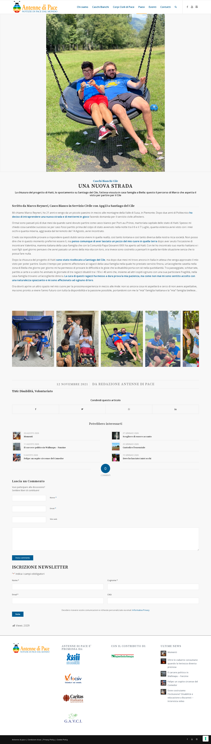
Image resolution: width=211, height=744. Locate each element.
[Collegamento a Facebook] (187, 6)
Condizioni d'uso (34, 739)
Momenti (28, 436)
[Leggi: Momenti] (163, 653)
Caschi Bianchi (102, 181)
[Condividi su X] (82, 409)
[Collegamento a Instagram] (196, 6)
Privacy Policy (49, 739)
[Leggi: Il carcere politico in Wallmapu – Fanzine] (163, 674)
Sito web (53, 519)
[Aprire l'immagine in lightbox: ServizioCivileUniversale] (177, 363)
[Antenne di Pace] (35, 7)
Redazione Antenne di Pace (126, 384)
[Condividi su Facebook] (35, 409)
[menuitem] (82, 7)
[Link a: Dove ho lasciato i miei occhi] (116, 457)
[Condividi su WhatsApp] (129, 409)
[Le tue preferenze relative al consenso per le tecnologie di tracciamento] (206, 739)
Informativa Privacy (140, 610)
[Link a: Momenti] (17, 435)
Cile (115, 181)
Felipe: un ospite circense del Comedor (44, 458)
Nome (53, 497)
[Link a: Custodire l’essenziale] (116, 446)
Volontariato (43, 391)
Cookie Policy (62, 739)
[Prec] (19, 338)
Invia (17, 614)
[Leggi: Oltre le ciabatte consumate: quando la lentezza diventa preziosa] (163, 661)
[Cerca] (176, 7)
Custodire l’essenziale (134, 447)
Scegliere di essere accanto (137, 436)
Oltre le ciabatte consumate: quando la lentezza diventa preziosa (183, 663)
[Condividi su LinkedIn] (175, 409)
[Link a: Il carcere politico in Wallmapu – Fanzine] (17, 446)
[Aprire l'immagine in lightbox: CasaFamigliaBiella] (95, 363)
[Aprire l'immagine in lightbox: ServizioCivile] (51, 363)
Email (53, 508)
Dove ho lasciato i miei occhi (137, 458)
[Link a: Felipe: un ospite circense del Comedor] (17, 457)
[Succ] (192, 338)
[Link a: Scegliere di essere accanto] (116, 435)
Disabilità (26, 391)
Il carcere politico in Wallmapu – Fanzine (45, 447)
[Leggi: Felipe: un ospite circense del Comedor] (163, 683)
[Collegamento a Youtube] (192, 6)
